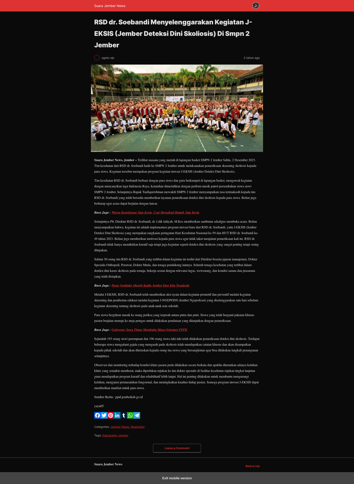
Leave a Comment (177, 448)
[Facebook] (97, 417)
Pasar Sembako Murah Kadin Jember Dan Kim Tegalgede (150, 285)
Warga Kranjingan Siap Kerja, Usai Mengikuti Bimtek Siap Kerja (155, 212)
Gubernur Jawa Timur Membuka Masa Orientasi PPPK (149, 329)
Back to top (253, 466)
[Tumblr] (123, 417)
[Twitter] (104, 417)
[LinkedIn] (117, 417)
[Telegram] (137, 417)
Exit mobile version (177, 478)
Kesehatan (138, 426)
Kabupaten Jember (115, 435)
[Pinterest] (110, 417)
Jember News (119, 426)
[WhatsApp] (130, 417)
